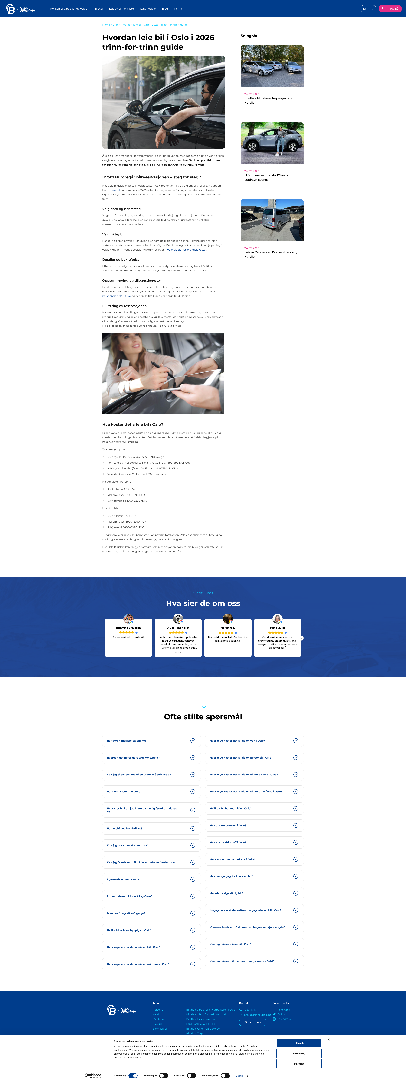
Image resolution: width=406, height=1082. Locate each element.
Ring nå (393, 8)
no (365, 8)
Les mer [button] (128, 652)
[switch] (163, 1075)
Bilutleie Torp (194, 1033)
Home (106, 24)
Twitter (282, 1014)
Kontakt (179, 8)
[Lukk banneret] (329, 1039)
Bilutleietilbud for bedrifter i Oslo (206, 1014)
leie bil (116, 190)
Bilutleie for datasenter (200, 1019)
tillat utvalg (299, 1053)
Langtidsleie (148, 8)
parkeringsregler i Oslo (116, 295)
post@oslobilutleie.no (256, 1014)
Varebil (157, 1014)
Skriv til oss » (252, 1022)
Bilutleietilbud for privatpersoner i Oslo (210, 1009)
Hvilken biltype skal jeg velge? (69, 8)
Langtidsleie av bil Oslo (200, 1023)
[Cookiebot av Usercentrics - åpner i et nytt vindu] (93, 1075)
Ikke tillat (299, 1063)
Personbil (159, 1009)
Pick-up (158, 1023)
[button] (301, 638)
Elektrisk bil (160, 1028)
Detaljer (240, 1075)
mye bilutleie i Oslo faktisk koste (185, 249)
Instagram (284, 1019)
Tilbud (99, 8)
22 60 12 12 (250, 1009)
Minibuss (158, 1019)
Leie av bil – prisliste (121, 8)
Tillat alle (299, 1043)
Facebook (284, 1009)
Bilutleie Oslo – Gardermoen (204, 1028)
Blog (165, 8)
